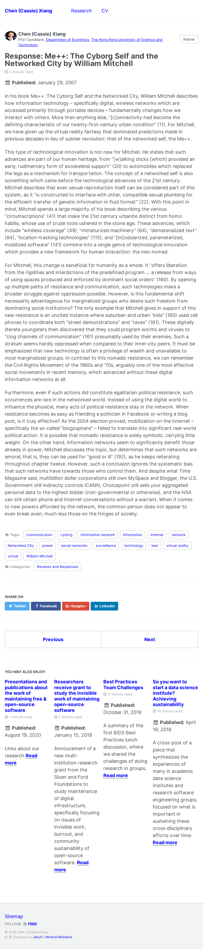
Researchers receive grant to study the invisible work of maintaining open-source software (76, 696)
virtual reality (177, 545)
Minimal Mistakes (58, 937)
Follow (189, 39)
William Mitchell (39, 556)
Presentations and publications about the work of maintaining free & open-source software (26, 696)
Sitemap (14, 916)
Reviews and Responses (57, 567)
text (154, 545)
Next (149, 639)
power (47, 545)
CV (105, 10)
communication (39, 535)
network (179, 535)
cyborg (66, 535)
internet (157, 535)
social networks (74, 545)
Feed (32, 924)
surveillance (106, 545)
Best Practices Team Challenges (123, 684)
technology (133, 545)
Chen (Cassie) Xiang (28, 10)
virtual (13, 556)
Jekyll (37, 937)
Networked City (21, 545)
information (132, 535)
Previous (53, 639)
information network (98, 535)
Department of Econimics (67, 39)
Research (81, 10)
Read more (115, 775)
